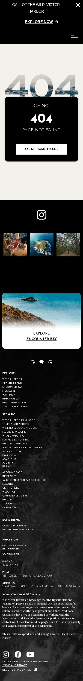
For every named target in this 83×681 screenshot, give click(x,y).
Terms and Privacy (14, 665)
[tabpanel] (41, 321)
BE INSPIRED (10, 549)
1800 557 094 (10, 565)
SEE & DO (8, 414)
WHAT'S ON (10, 540)
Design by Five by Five (16, 670)
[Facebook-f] (18, 654)
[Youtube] (30, 654)
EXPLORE (8, 373)
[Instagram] (5, 654)
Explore (41, 333)
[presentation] (33, 361)
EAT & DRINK (11, 520)
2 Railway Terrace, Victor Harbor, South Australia (41, 586)
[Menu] (74, 37)
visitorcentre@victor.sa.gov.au (27, 576)
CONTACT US (11, 554)
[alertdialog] (41, 13)
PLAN (6, 466)
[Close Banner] (78, 5)
